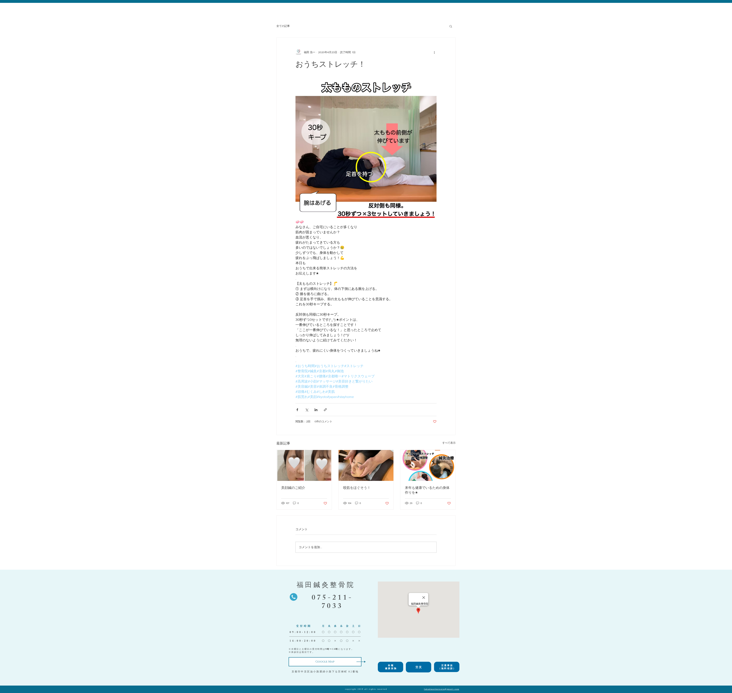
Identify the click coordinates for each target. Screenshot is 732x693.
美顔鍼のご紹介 (293, 488)
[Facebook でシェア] (297, 409)
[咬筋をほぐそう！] (366, 465)
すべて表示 (449, 442)
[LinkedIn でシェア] (316, 409)
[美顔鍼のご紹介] (304, 465)
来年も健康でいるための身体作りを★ (427, 490)
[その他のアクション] (434, 52)
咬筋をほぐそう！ (357, 488)
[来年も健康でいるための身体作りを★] (427, 465)
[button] (451, 26)
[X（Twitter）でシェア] (306, 409)
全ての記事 (283, 25)
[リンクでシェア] (325, 409)
